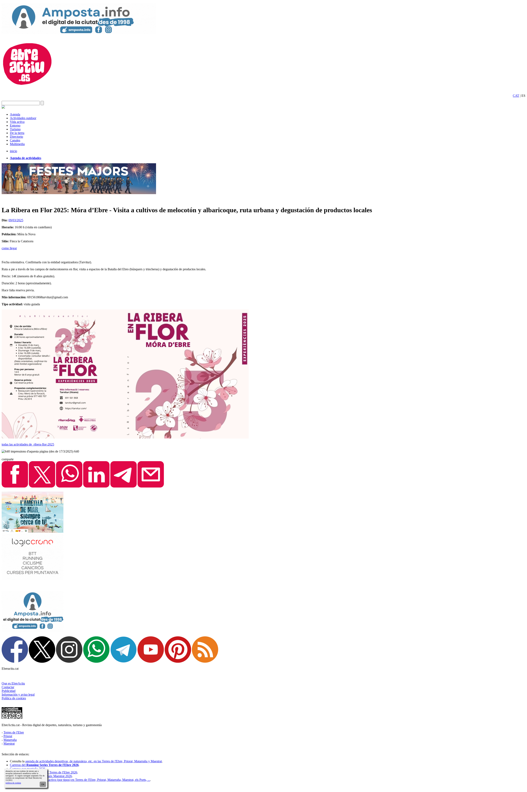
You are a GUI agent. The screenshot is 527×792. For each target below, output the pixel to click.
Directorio (16, 136)
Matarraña (10, 740)
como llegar (9, 248)
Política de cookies (14, 698)
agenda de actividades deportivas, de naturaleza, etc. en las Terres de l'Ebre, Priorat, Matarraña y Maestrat (93, 761)
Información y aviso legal (18, 694)
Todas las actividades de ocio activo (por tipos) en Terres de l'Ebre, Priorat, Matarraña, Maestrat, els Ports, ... (80, 780)
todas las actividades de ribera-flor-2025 (28, 444)
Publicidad (8, 691)
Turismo (15, 129)
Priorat (7, 736)
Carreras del (44, 765)
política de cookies (13, 783)
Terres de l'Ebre (13, 732)
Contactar (8, 687)
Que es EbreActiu (13, 683)
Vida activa (17, 122)
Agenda (15, 114)
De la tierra (17, 133)
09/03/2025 (15, 220)
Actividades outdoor (23, 118)
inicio (13, 151)
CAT (516, 95)
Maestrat (9, 743)
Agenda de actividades (25, 158)
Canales (15, 140)
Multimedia (17, 144)
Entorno (15, 125)
